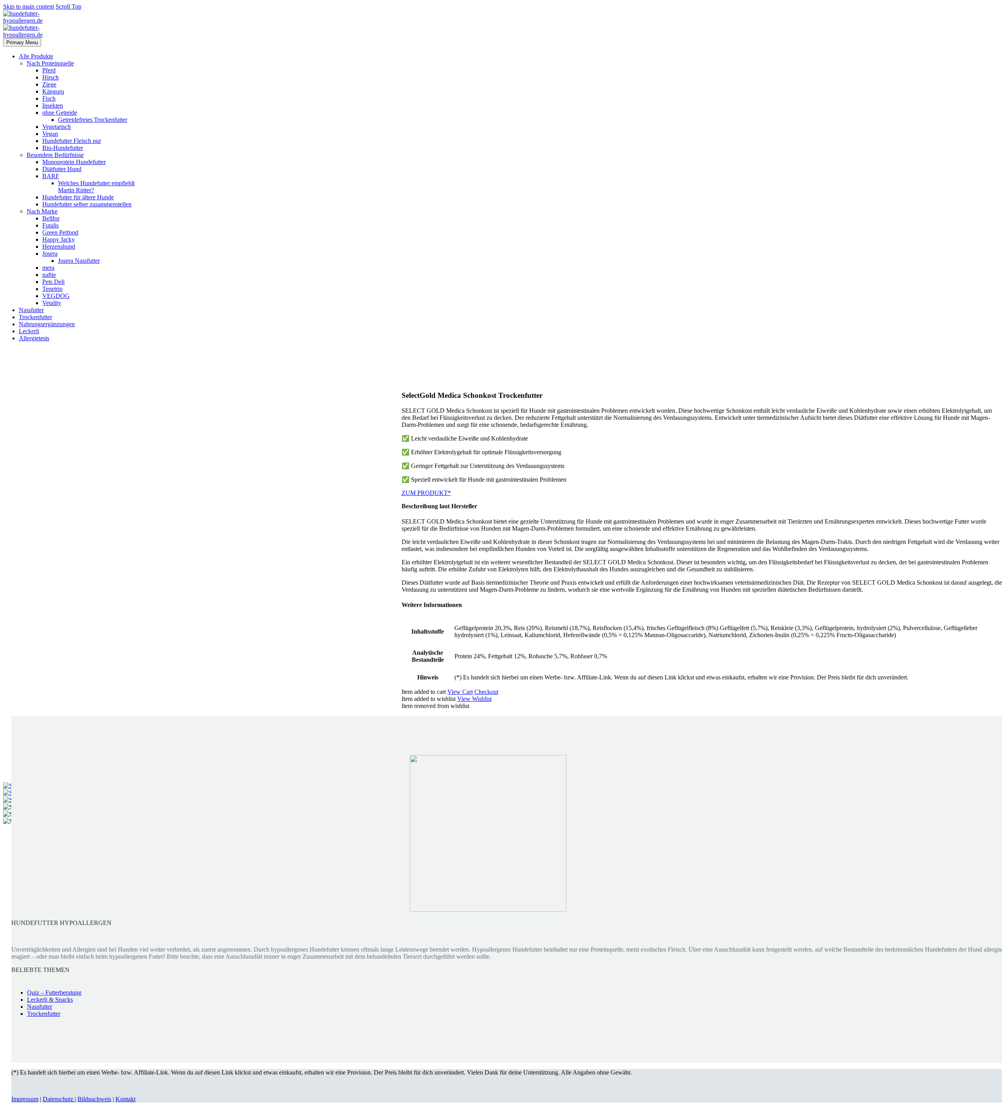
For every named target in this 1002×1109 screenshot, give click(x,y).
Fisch (49, 98)
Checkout (486, 691)
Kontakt (125, 1099)
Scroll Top (68, 6)
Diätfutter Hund (61, 169)
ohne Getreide (59, 112)
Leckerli (29, 331)
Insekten (52, 105)
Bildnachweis (94, 1099)
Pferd (49, 70)
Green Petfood (60, 232)
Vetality (51, 303)
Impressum (24, 1099)
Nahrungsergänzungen (47, 324)
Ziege (49, 84)
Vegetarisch (56, 126)
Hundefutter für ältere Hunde (78, 197)
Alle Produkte (36, 56)
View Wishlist (474, 698)
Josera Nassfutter (79, 260)
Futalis (50, 225)
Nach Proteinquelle (50, 63)
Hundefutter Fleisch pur (71, 140)
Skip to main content (28, 6)
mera (48, 267)
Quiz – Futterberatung (54, 992)
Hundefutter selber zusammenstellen (87, 204)
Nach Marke (42, 211)
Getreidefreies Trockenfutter (92, 119)
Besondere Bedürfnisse (55, 155)
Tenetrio (52, 288)
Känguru (53, 91)
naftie (49, 274)
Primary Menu (22, 42)
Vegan (50, 133)
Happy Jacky (58, 239)
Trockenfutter (35, 317)
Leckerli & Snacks (50, 999)
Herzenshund (58, 246)
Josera (50, 253)
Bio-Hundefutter (62, 147)
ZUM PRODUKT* (426, 492)
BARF (50, 176)
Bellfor (50, 218)
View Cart (460, 691)
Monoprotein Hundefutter (74, 162)
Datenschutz (59, 1099)
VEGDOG (56, 296)
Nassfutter (31, 310)
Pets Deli (53, 281)
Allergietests (34, 338)
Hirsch (50, 77)
